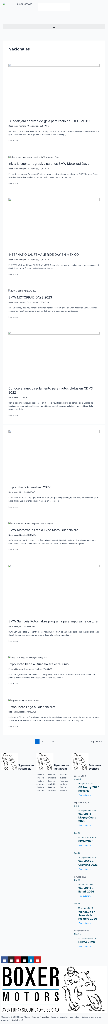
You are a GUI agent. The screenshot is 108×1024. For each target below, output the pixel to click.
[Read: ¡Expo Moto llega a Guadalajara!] (23, 700)
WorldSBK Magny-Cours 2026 (87, 817)
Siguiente (96, 741)
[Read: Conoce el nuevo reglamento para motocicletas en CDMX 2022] (54, 357)
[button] (54, 26)
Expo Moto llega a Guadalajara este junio (38, 664)
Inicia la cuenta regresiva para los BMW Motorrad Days (48, 164)
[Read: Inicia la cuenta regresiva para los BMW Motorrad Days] (33, 157)
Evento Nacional (15, 669)
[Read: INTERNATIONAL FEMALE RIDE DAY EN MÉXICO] (54, 224)
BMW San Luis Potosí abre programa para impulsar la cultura (53, 621)
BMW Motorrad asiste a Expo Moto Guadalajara (43, 530)
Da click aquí (17, 1020)
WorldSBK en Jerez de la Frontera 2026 (87, 915)
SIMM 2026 (85, 841)
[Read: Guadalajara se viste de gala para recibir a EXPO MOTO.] (54, 90)
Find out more (85, 795)
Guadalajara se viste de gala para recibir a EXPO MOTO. (49, 121)
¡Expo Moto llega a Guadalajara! (31, 707)
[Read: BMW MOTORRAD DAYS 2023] (22, 291)
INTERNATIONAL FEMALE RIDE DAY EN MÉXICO (43, 255)
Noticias (23, 492)
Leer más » (13, 140)
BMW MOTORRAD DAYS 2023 (30, 297)
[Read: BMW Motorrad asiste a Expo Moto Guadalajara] (30, 523)
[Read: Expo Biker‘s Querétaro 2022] (54, 456)
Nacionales (33, 126)
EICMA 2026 (86, 942)
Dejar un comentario (17, 126)
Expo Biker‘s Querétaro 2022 (29, 487)
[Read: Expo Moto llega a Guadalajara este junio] (27, 657)
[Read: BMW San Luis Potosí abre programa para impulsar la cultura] (54, 590)
